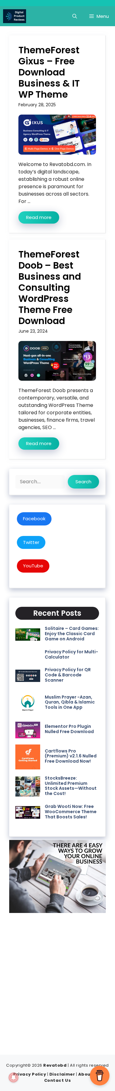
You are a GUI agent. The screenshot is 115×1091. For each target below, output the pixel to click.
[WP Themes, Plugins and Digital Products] (14, 16)
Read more (39, 217)
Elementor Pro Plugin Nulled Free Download (69, 729)
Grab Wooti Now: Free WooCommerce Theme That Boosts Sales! (71, 811)
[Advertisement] (57, 980)
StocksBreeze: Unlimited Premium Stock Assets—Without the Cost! (71, 786)
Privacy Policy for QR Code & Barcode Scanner (68, 675)
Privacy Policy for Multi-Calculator (71, 654)
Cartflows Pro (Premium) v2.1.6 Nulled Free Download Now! (71, 756)
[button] (74, 16)
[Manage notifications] (13, 1077)
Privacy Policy (29, 1074)
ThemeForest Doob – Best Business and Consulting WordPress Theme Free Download (49, 287)
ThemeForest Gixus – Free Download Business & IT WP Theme (49, 72)
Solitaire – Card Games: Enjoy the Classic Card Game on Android (72, 633)
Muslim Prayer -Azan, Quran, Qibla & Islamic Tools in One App (70, 702)
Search (83, 481)
